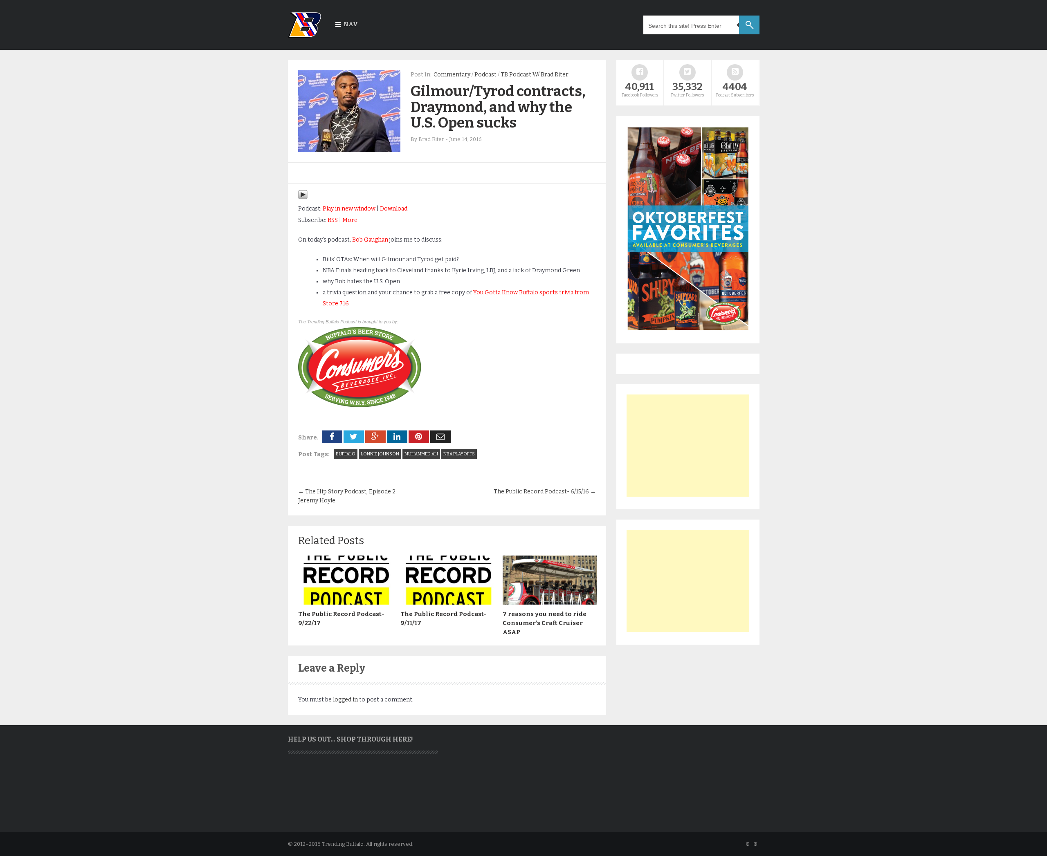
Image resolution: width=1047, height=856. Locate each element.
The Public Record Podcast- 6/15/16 (545, 491)
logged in (345, 699)
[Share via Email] (440, 436)
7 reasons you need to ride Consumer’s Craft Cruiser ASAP (544, 623)
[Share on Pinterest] (419, 436)
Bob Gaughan (370, 239)
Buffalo (345, 454)
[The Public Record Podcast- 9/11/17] (447, 602)
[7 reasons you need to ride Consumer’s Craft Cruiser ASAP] (550, 602)
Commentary (452, 74)
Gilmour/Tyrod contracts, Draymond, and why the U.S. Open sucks (498, 107)
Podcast (485, 74)
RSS (333, 220)
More (349, 220)
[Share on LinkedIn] (397, 436)
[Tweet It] (354, 436)
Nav (351, 24)
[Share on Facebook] (332, 436)
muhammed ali (421, 454)
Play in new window (349, 208)
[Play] (303, 197)
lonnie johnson (380, 454)
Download (393, 208)
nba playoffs (459, 454)
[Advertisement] (688, 445)
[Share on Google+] (375, 436)
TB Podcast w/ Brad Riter (534, 74)
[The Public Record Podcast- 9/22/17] (345, 602)
